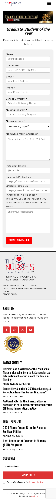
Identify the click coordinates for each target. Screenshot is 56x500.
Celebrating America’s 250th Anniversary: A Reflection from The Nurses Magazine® (27, 390)
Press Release (10, 384)
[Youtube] (30, 329)
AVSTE (34, 496)
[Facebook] (6, 329)
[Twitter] (22, 329)
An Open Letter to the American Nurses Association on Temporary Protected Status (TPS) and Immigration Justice (27, 404)
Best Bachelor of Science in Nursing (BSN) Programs (24, 443)
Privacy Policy (36, 482)
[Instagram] (14, 329)
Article (7, 396)
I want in (26, 475)
